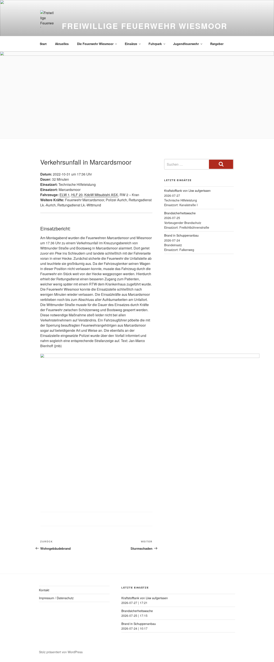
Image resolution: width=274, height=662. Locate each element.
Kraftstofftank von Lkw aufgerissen (187, 190)
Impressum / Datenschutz (56, 598)
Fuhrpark (155, 44)
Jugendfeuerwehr (186, 44)
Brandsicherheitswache (180, 213)
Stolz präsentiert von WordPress (61, 652)
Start (43, 44)
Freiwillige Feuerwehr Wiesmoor (144, 25)
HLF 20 (77, 194)
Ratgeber (216, 44)
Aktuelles (62, 44)
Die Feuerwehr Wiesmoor (95, 44)
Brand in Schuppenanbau (181, 235)
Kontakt (44, 590)
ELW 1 (65, 194)
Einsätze (131, 44)
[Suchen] (221, 164)
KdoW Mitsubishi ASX (101, 194)
